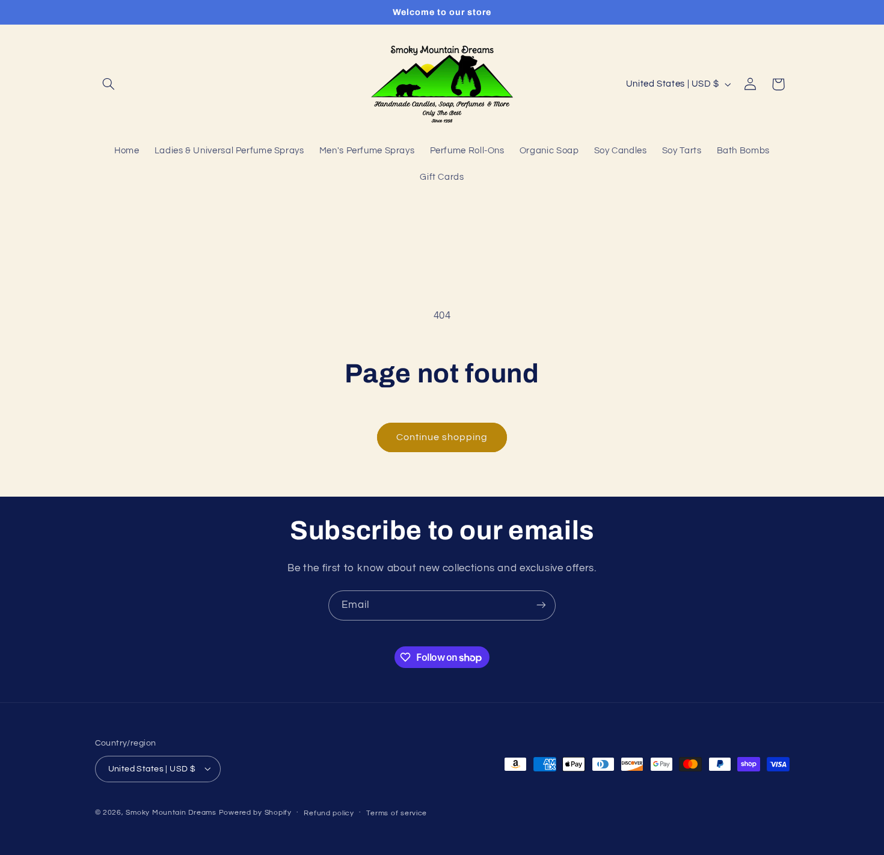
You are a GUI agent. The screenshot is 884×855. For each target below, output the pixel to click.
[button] (109, 84)
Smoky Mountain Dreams (171, 812)
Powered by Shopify (255, 812)
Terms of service (396, 812)
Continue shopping (442, 437)
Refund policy (329, 812)
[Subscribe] (541, 605)
